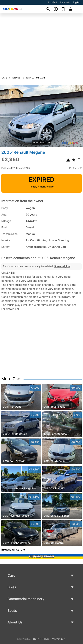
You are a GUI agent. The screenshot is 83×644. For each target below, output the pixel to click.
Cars (5, 77)
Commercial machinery (26, 599)
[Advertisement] (41, 46)
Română (52, 2)
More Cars (11, 378)
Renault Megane (35, 77)
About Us (15, 622)
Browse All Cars (11, 549)
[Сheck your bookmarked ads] (63, 9)
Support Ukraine (41, 556)
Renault (17, 77)
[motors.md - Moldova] (24, 638)
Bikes (12, 587)
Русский (64, 2)
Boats (12, 610)
